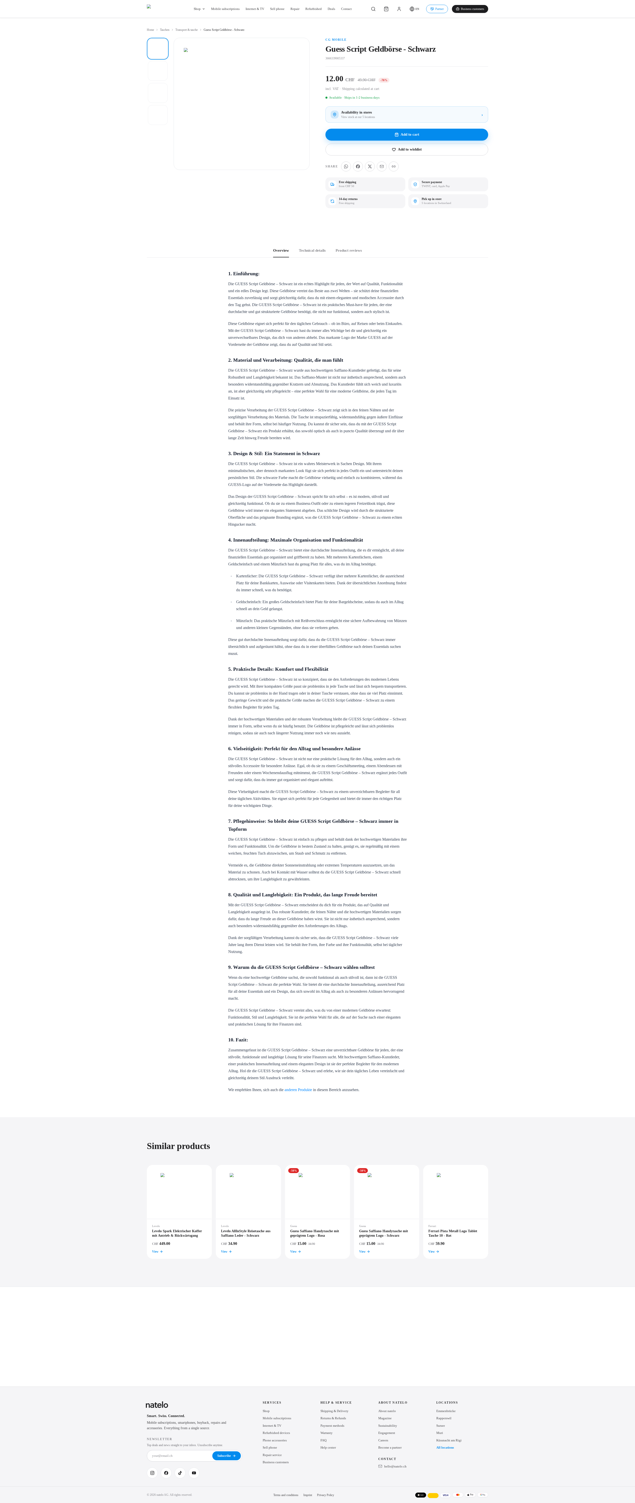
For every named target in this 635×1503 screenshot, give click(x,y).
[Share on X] (370, 166)
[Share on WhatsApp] (346, 166)
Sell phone (277, 9)
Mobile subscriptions (225, 9)
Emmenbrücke (446, 1411)
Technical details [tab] (312, 250)
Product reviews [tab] (349, 250)
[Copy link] (394, 166)
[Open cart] (386, 8)
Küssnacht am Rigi (449, 1440)
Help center (328, 1447)
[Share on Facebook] (358, 166)
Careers (383, 1440)
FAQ (323, 1440)
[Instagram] (152, 1472)
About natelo (387, 1411)
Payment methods (332, 1425)
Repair (294, 9)
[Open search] (373, 8)
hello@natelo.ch (395, 1466)
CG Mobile (336, 39)
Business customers (472, 9)
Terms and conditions (285, 1495)
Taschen (164, 30)
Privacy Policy (325, 1495)
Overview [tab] (281, 250)
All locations (445, 1447)
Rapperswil (443, 1418)
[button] (414, 8)
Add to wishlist (410, 149)
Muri (439, 1433)
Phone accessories (275, 1440)
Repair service (272, 1455)
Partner (439, 9)
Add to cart (410, 134)
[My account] (399, 8)
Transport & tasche (186, 30)
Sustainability (387, 1425)
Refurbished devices (276, 1433)
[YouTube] (194, 1472)
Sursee (440, 1425)
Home (150, 30)
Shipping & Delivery (334, 1411)
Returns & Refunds (333, 1418)
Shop (197, 9)
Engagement (386, 1433)
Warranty (326, 1433)
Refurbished (313, 9)
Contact (346, 9)
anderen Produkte (298, 1090)
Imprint (307, 1495)
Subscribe (224, 1456)
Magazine (385, 1418)
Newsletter (159, 1439)
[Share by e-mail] (382, 166)
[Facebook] (166, 1472)
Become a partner (390, 1447)
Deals (331, 9)
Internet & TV (255, 9)
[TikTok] (180, 1472)
